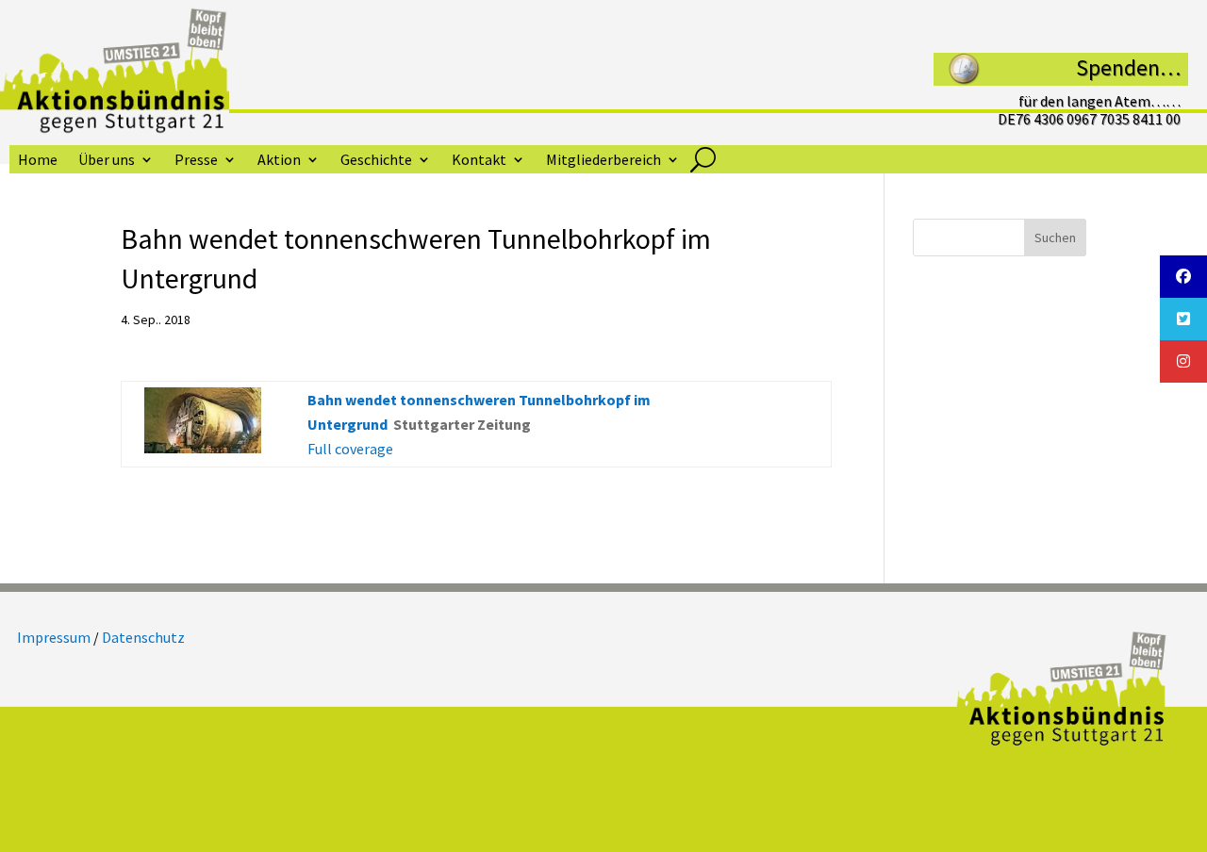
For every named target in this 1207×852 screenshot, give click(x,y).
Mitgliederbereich (603, 161)
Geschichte (376, 161)
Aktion (279, 161)
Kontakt (479, 161)
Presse (196, 161)
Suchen (1055, 237)
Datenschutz (143, 637)
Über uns (106, 161)
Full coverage (350, 448)
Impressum (54, 637)
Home (38, 161)
